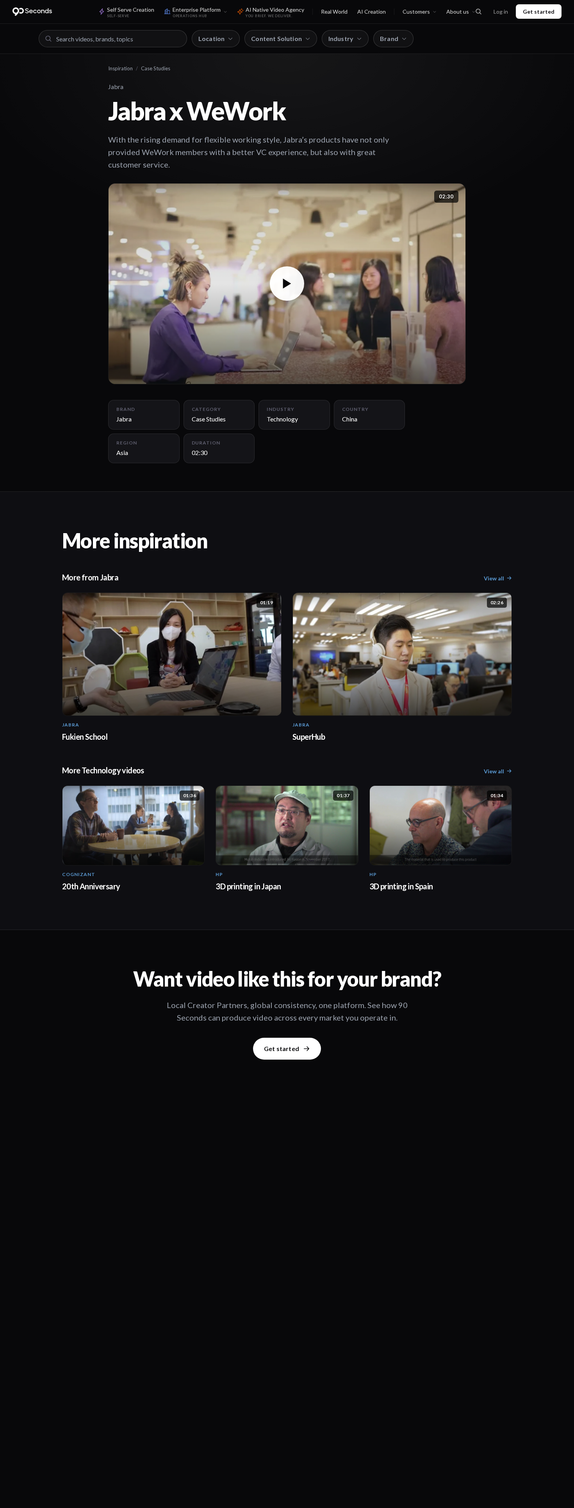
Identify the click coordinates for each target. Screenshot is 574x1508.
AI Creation (371, 11)
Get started (538, 11)
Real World (334, 11)
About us (457, 11)
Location (211, 38)
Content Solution (276, 38)
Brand (389, 38)
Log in (501, 11)
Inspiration (120, 68)
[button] (287, 283)
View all (494, 578)
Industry (340, 38)
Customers (416, 11)
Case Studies (155, 68)
